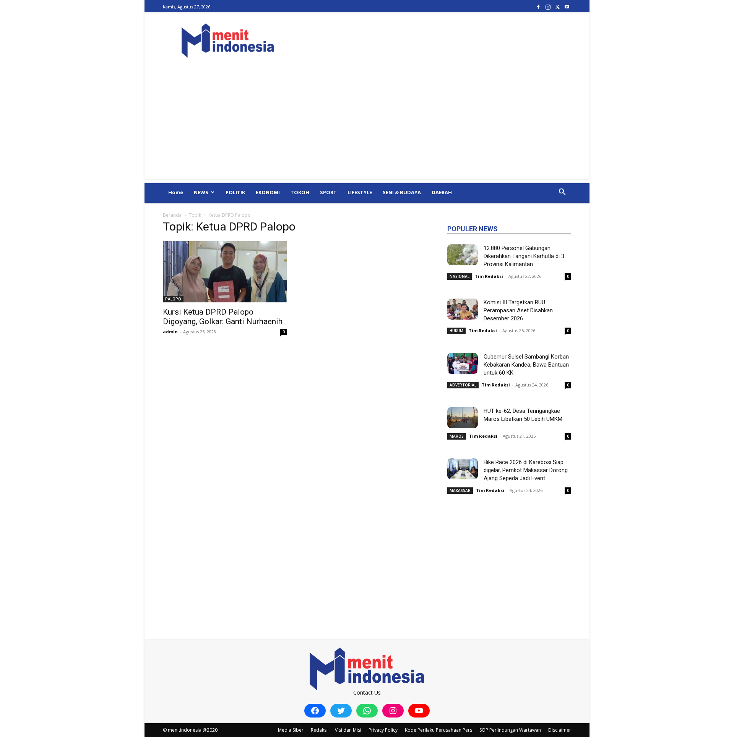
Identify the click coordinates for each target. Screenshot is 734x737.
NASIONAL (459, 276)
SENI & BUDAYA (402, 192)
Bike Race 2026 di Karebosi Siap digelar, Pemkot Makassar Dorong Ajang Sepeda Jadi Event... (526, 470)
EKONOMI (268, 192)
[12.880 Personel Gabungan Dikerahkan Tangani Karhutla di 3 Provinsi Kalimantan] (462, 254)
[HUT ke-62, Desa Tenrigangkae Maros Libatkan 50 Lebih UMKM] (462, 417)
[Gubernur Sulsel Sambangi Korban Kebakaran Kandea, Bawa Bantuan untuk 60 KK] (462, 363)
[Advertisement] (367, 125)
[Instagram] (548, 7)
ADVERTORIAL (463, 385)
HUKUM (456, 330)
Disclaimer (559, 730)
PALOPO (173, 299)
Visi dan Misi (348, 730)
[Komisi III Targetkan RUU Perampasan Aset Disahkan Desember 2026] (462, 309)
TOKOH (300, 192)
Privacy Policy (383, 730)
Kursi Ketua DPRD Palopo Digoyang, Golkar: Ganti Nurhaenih (223, 316)
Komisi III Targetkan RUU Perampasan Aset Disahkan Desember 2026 (518, 310)
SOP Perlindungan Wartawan (510, 730)
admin (170, 331)
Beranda (172, 215)
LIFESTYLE (360, 192)
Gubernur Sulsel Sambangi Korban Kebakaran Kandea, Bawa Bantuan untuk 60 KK (526, 364)
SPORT (328, 192)
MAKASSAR (460, 490)
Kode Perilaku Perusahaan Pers (438, 730)
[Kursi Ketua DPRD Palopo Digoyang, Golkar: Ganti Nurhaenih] (225, 271)
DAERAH (442, 192)
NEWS (201, 192)
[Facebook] (538, 7)
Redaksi (319, 730)
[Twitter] (557, 7)
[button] (562, 192)
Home (175, 192)
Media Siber (291, 730)
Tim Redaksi (489, 276)
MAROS (457, 436)
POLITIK (235, 192)
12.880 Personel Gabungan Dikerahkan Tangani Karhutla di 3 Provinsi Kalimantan (524, 256)
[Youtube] (567, 7)
